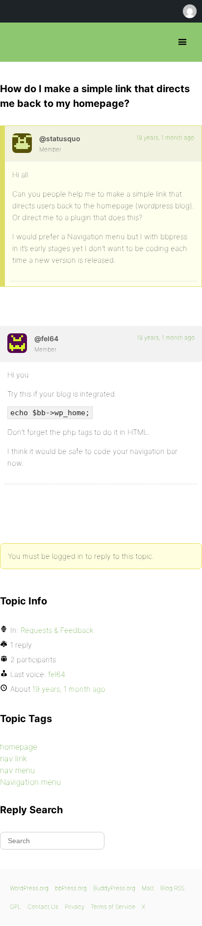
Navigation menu (30, 782)
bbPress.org (16, 42)
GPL (15, 906)
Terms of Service (113, 906)
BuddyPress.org (114, 888)
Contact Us (42, 906)
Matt (148, 888)
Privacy (74, 906)
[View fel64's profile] (17, 343)
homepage (18, 746)
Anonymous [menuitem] (189, 11)
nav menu (17, 770)
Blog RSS (172, 888)
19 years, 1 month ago (165, 137)
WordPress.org (29, 888)
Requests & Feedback (57, 630)
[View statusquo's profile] (22, 143)
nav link (13, 758)
